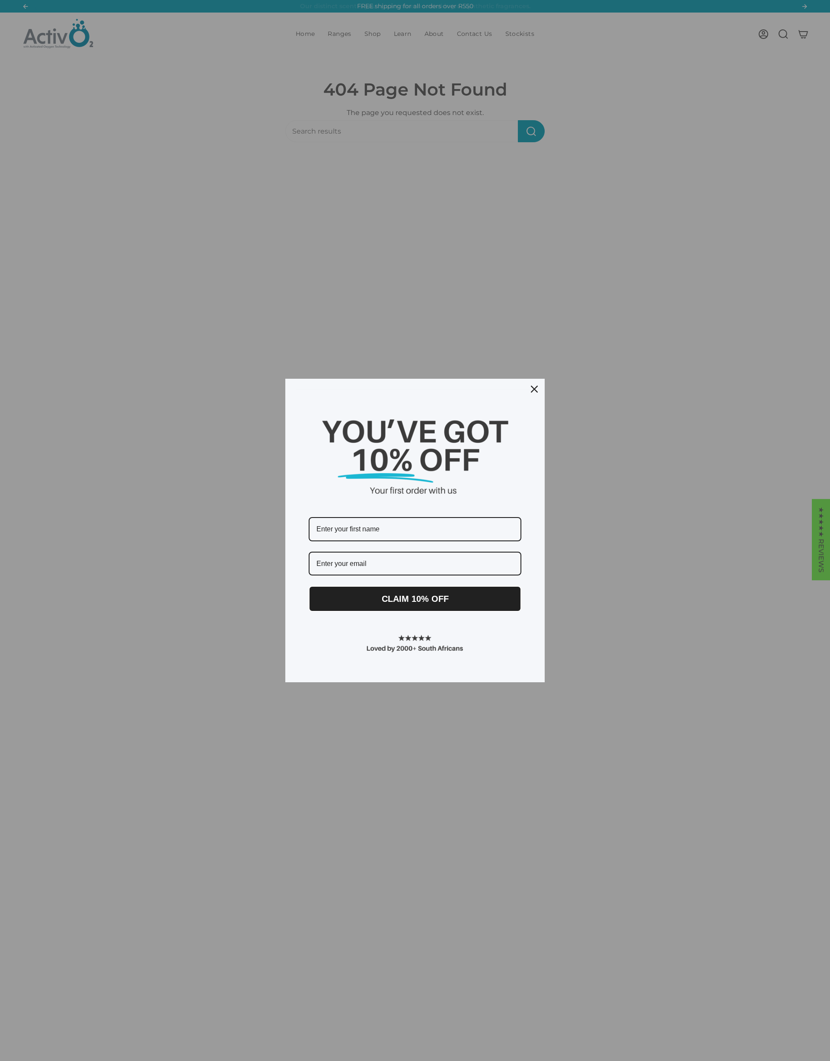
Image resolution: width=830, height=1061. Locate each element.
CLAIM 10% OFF (415, 599)
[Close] (534, 389)
